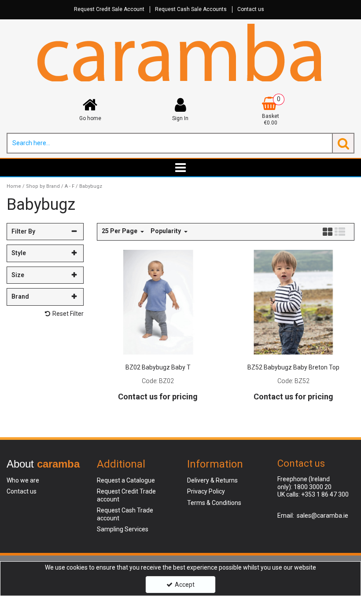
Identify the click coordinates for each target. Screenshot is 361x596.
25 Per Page (120, 230)
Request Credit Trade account (126, 495)
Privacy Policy (206, 491)
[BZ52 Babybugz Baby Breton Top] (293, 301)
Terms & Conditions (214, 502)
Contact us (250, 9)
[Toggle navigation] (180, 167)
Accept (185, 584)
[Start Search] (343, 143)
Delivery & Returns (212, 480)
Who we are (23, 480)
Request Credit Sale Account (109, 9)
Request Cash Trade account (125, 514)
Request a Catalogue (126, 480)
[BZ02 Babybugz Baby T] (158, 301)
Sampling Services (122, 529)
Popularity (166, 230)
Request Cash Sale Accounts (191, 9)
